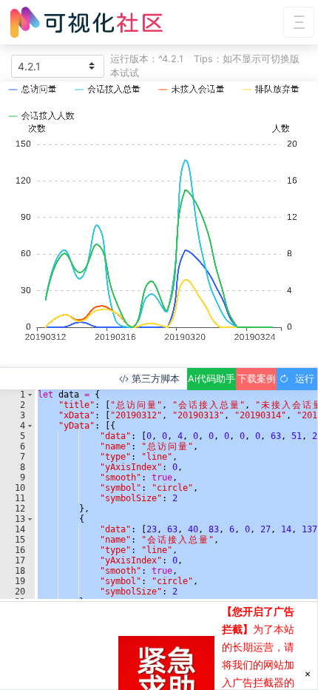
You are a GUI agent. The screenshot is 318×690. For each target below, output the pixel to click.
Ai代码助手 (211, 378)
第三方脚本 (154, 378)
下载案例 (256, 378)
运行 (301, 378)
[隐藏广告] (307, 673)
